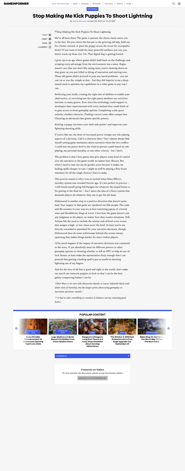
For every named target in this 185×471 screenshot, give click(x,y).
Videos (120, 4)
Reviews (85, 4)
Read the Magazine (60, 4)
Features (109, 4)
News (75, 4)
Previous (16, 328)
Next (168, 328)
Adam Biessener (80, 21)
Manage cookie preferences (92, 378)
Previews (96, 4)
